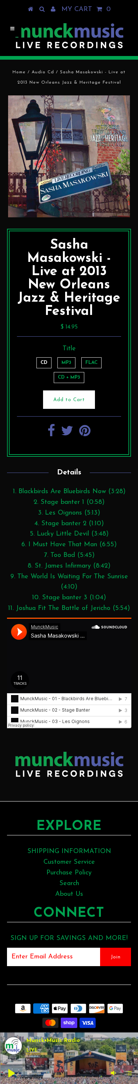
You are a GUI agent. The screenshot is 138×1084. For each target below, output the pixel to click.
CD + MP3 (69, 377)
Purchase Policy (69, 873)
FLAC (91, 362)
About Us (69, 894)
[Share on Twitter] (67, 434)
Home (19, 72)
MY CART (86, 9)
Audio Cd (43, 72)
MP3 (66, 362)
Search (69, 883)
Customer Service (69, 862)
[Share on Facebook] (51, 434)
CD (43, 362)
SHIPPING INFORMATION (69, 851)
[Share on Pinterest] (85, 434)
